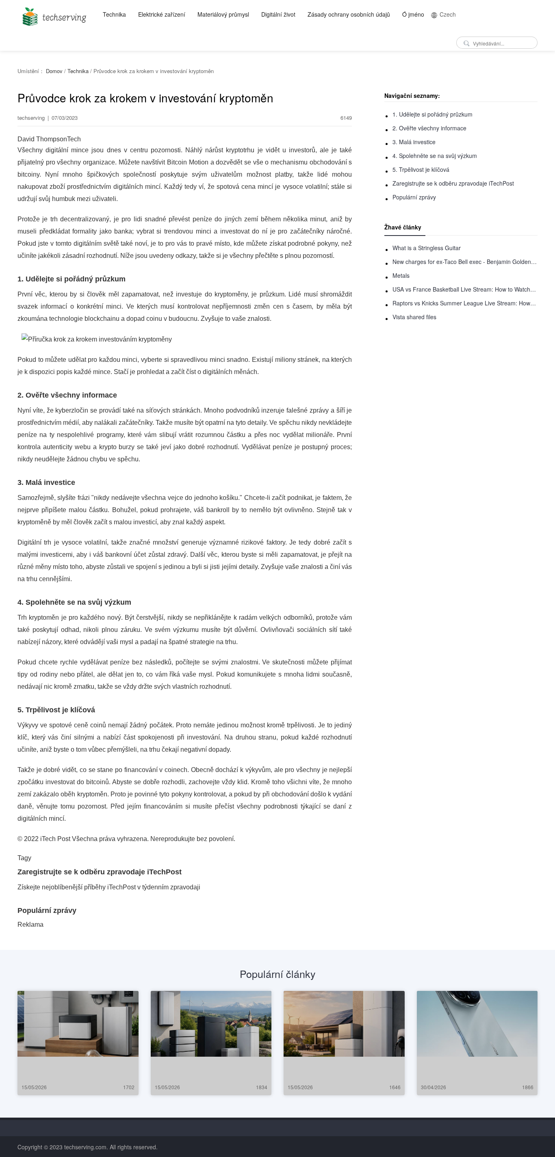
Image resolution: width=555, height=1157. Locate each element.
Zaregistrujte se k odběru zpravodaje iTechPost (453, 183)
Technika (114, 14)
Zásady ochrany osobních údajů (349, 14)
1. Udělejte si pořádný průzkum (432, 114)
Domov (54, 71)
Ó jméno (413, 14)
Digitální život (278, 14)
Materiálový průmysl (223, 14)
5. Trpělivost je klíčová (420, 169)
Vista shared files (414, 317)
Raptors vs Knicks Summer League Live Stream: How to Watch (465, 303)
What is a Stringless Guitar (426, 248)
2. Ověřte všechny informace (429, 128)
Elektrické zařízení (161, 14)
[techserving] (53, 14)
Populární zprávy (414, 197)
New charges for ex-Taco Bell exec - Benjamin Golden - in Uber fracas (465, 261)
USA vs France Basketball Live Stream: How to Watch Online (465, 289)
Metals (401, 275)
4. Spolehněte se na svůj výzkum (434, 155)
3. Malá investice (414, 142)
